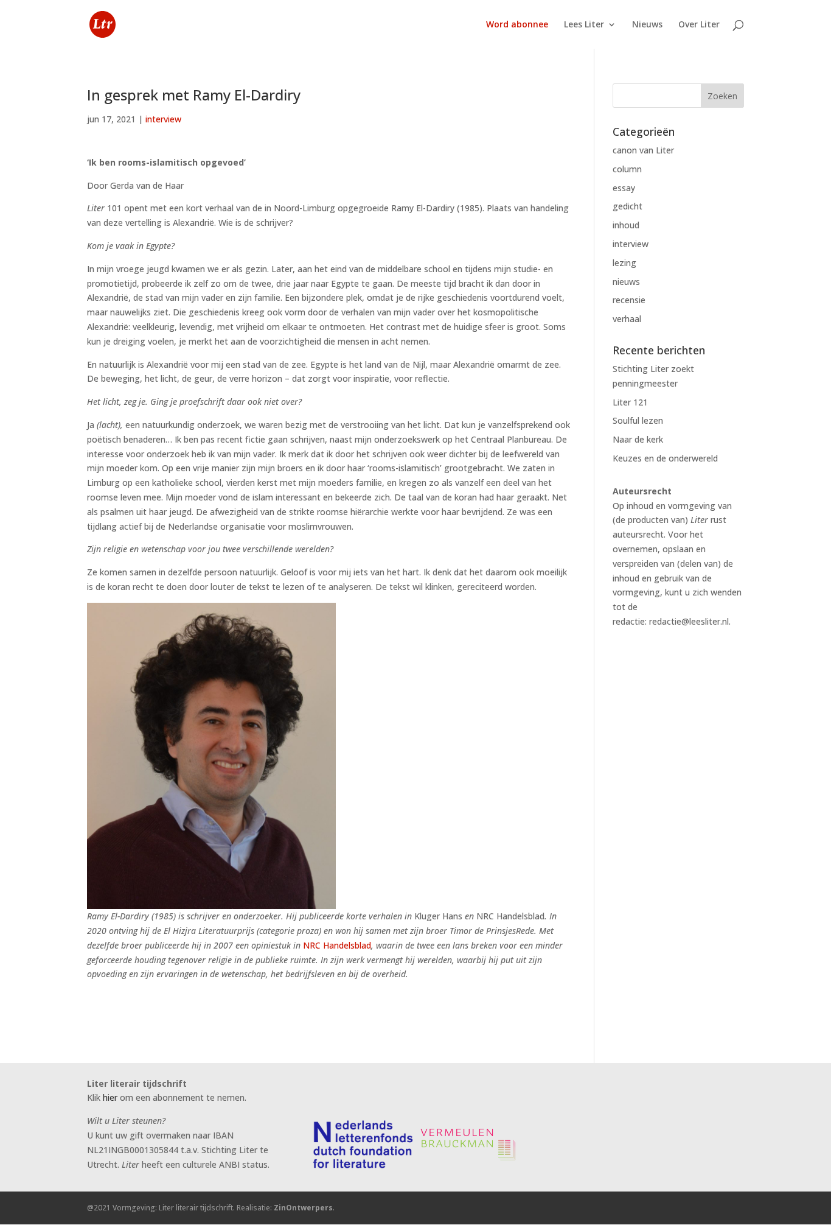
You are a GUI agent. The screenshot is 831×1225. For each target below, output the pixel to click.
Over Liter (699, 25)
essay (624, 188)
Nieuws (647, 25)
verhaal (627, 319)
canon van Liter (643, 150)
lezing (624, 263)
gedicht (627, 206)
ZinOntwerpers (303, 1207)
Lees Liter (584, 25)
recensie (629, 300)
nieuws (626, 281)
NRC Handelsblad (337, 945)
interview (163, 119)
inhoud (626, 225)
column (627, 169)
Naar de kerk (638, 439)
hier (110, 1097)
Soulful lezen (638, 420)
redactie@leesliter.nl (689, 621)
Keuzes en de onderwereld (665, 458)
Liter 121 (630, 402)
